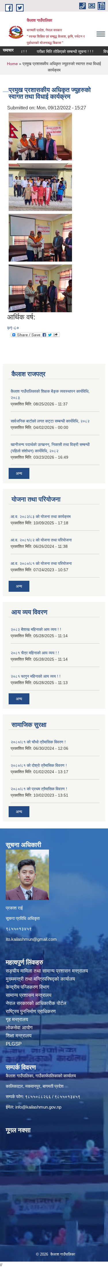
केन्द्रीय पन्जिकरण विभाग (28, 987)
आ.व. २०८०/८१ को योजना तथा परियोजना (41, 563)
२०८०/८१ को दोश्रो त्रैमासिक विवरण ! (39, 765)
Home (12, 63)
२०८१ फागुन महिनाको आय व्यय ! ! (35, 676)
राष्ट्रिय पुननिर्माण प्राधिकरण (31, 1011)
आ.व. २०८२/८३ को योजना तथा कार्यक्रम (41, 516)
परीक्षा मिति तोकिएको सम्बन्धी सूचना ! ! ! (56, 51)
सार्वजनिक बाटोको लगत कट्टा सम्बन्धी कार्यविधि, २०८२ (50, 421)
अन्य (19, 473)
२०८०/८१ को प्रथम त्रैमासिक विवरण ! (39, 788)
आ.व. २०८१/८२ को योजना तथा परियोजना (41, 540)
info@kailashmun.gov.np (38, 1107)
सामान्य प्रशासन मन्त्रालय (29, 995)
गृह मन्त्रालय (17, 1019)
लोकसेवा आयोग (20, 1027)
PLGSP (14, 1044)
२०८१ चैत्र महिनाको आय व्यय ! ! (35, 652)
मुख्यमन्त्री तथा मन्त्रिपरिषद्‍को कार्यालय (40, 979)
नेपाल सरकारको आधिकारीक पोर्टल (37, 1003)
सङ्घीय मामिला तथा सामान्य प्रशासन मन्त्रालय (47, 971)
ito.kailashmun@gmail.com (31, 939)
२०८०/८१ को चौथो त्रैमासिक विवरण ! (38, 742)
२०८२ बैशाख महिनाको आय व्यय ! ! (36, 629)
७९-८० (13, 327)
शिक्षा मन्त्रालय (19, 1036)
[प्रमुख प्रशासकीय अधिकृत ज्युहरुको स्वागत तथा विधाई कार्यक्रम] (40, 135)
